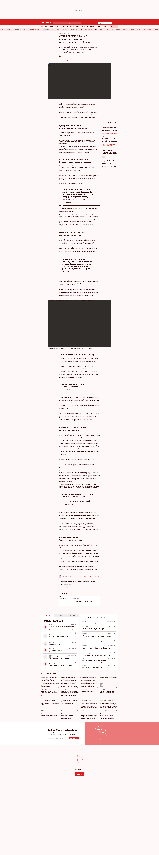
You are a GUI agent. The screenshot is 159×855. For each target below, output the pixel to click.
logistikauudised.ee (105, 19)
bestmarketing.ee (58, 19)
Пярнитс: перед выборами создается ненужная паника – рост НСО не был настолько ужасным (82, 601)
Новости (51, 624)
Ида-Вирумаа (64, 26)
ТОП (83, 658)
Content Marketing (105, 710)
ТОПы (87, 26)
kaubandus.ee (89, 19)
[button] (57, 738)
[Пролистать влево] (71, 601)
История (92, 26)
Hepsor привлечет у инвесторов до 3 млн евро (94, 641)
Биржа (84, 621)
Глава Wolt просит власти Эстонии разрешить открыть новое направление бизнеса (110, 129)
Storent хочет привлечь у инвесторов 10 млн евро (95, 623)
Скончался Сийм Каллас (55, 644)
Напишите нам (102, 26)
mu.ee (111, 19)
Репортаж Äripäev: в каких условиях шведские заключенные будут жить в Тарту (107, 692)
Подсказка (82, 26)
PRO (96, 26)
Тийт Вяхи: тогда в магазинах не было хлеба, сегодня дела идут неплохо (109, 152)
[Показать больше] (115, 20)
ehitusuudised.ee (66, 19)
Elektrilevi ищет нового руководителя (94, 667)
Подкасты (76, 26)
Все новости (44, 26)
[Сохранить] (76, 625)
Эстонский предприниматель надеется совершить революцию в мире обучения (110, 140)
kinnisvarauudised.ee (97, 19)
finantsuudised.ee (74, 19)
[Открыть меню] (47, 20)
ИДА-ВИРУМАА (62, 33)
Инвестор (57, 26)
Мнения (70, 26)
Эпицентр (51, 26)
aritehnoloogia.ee (82, 19)
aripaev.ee (52, 19)
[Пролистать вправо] (99, 601)
